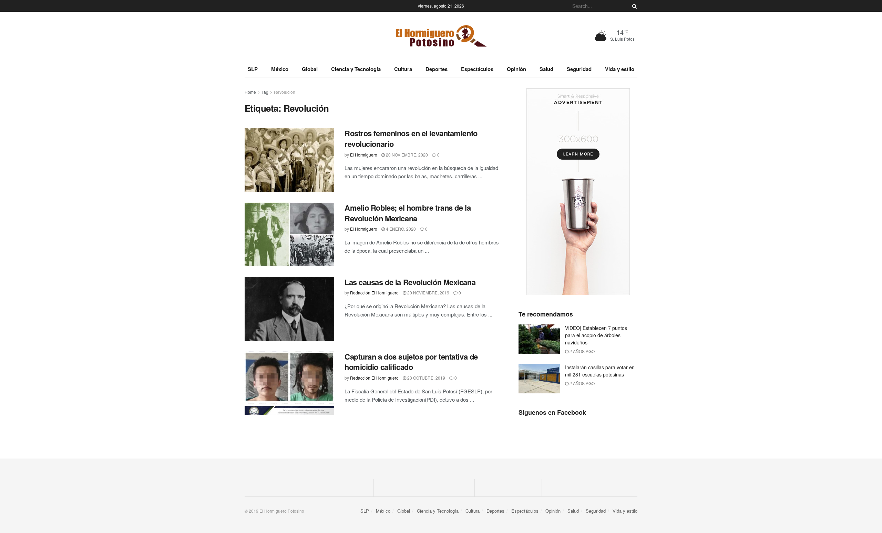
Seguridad (579, 69)
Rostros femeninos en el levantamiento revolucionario (411, 138)
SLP (253, 69)
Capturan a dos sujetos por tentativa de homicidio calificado (411, 362)
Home (250, 92)
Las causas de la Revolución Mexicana (410, 282)
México (279, 69)
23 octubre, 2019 (425, 378)
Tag (264, 92)
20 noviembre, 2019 (427, 292)
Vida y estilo (619, 69)
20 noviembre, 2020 (406, 155)
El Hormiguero (363, 155)
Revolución (284, 92)
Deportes (436, 69)
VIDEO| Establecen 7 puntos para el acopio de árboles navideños (596, 335)
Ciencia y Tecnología (356, 69)
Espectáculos (477, 69)
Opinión (516, 69)
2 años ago (581, 351)
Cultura (403, 69)
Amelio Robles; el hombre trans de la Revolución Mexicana (408, 213)
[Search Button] (633, 6)
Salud (546, 69)
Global (310, 69)
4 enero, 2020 (400, 229)
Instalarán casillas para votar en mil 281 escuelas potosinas (600, 371)
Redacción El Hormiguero (374, 292)
